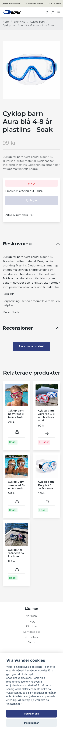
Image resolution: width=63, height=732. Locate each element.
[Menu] (59, 12)
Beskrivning (17, 244)
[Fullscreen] (31, 70)
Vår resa (31, 616)
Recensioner (18, 328)
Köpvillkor (31, 637)
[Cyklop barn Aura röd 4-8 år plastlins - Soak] (47, 434)
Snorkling (19, 21)
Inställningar (31, 722)
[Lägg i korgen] (17, 432)
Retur (31, 642)
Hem (6, 21)
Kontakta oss (31, 631)
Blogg (31, 621)
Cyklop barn (37, 21)
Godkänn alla (31, 713)
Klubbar (31, 626)
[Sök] (47, 12)
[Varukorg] (53, 12)
